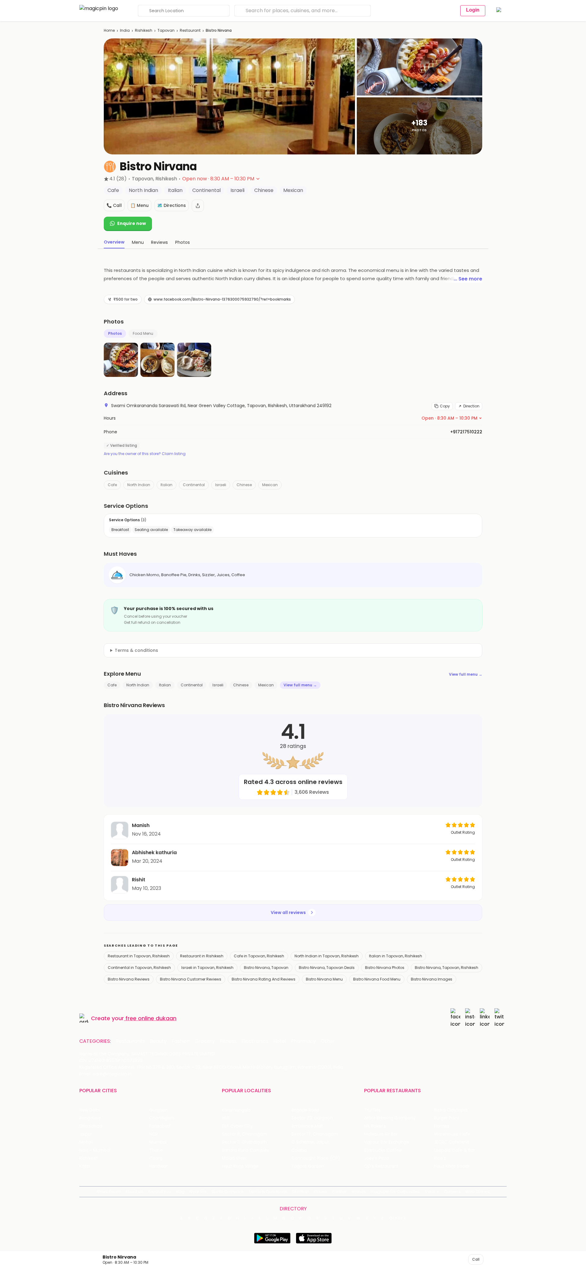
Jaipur (85, 1134)
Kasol (84, 1166)
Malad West (234, 1158)
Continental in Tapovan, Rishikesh (139, 967)
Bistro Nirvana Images (431, 979)
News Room (109, 1191)
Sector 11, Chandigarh (244, 1142)
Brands (359, 1191)
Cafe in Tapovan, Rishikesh (259, 956)
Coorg (155, 1158)
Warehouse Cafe (452, 1134)
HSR (226, 1118)
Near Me (198, 1191)
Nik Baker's (375, 1126)
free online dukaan (150, 1018)
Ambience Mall (307, 1126)
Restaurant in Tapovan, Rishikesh (139, 956)
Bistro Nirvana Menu (324, 979)
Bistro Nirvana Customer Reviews (190, 979)
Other (328, 1041)
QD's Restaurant (381, 1166)
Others (397, 1218)
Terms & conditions (136, 650)
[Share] (198, 206)
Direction (471, 406)
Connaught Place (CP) (315, 1158)
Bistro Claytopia (450, 1110)
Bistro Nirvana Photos (384, 967)
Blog (180, 1191)
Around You (159, 1191)
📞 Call (114, 205)
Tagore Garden (307, 1166)
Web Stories (477, 1191)
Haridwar (158, 1166)
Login (472, 10)
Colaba (299, 1150)
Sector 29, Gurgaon (312, 1118)
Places (320, 1191)
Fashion (181, 1041)
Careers (452, 1191)
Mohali (86, 1142)
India (125, 30)
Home (109, 30)
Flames (441, 1126)
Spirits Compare (227, 1191)
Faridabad (159, 1126)
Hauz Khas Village (240, 1166)
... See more (468, 278)
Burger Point (447, 1118)
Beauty (158, 1041)
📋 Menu (139, 205)
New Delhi (89, 1110)
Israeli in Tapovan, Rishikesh (207, 967)
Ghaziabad (90, 1126)
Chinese (244, 484)
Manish (141, 825)
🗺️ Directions (171, 205)
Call (475, 1259)
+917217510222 (466, 432)
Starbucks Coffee (383, 1150)
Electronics (254, 1041)
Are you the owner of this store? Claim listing (145, 453)
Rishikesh (143, 30)
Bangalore (90, 1118)
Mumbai (158, 1142)
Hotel (279, 1041)
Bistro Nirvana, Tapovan (266, 967)
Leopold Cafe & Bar (454, 1150)
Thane (156, 1150)
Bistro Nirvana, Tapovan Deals (327, 967)
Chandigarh (161, 1118)
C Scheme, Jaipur (310, 1142)
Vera (430, 1191)
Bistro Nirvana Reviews (129, 979)
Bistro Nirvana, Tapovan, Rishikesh (446, 967)
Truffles (372, 1110)
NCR (153, 1134)
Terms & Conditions (267, 1191)
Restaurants (130, 1041)
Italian (166, 484)
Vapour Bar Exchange (386, 1142)
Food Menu (143, 333)
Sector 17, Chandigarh (314, 1134)
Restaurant (190, 30)
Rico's (440, 1158)
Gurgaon (158, 1110)
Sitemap (300, 1191)
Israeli (220, 484)
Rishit (138, 879)
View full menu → (465, 674)
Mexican (270, 484)
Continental (194, 484)
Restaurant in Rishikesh (201, 956)
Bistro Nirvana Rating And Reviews (263, 979)
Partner (339, 1191)
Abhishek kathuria (154, 852)
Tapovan (166, 30)
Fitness (228, 1041)
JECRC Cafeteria (451, 1142)
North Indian (138, 484)
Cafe (112, 484)
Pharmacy (303, 1041)
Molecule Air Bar (381, 1134)
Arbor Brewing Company (390, 1118)
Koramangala (236, 1110)
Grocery (205, 1041)
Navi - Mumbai (94, 1150)
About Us (134, 1191)
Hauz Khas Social (451, 1166)
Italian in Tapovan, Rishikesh (395, 956)
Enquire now (131, 223)
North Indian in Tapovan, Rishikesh (327, 956)
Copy (445, 406)
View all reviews (288, 912)
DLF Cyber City (237, 1126)
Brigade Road (305, 1110)
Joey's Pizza (376, 1158)
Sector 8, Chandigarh (244, 1134)
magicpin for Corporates (395, 1191)
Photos (115, 333)
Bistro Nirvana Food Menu (376, 979)
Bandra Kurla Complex (245, 1150)
